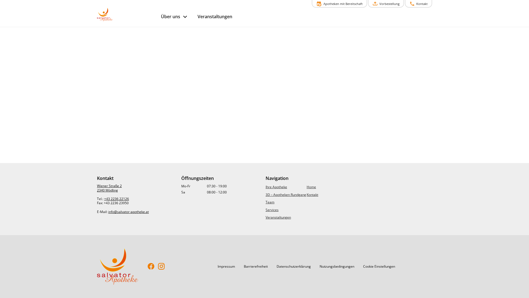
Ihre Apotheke (276, 187)
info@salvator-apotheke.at (128, 211)
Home (311, 187)
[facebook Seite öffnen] (151, 267)
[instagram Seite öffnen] (161, 267)
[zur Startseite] (126, 15)
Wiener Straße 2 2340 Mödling (109, 188)
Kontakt (312, 194)
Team (270, 202)
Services (272, 209)
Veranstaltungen (278, 217)
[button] (226, 266)
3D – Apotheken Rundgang (286, 194)
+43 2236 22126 (116, 198)
